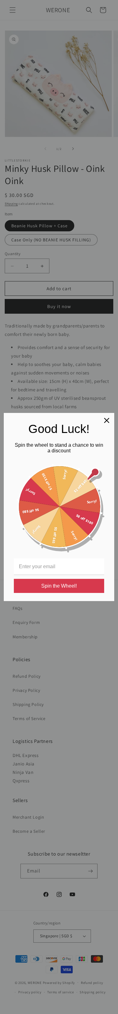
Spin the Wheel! (59, 586)
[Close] (106, 420)
